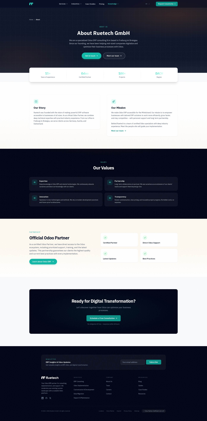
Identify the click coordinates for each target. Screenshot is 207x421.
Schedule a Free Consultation (102, 318)
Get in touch (90, 56)
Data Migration (79, 394)
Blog (140, 381)
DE (146, 4)
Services (62, 4)
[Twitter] (50, 398)
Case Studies (90, 4)
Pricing (101, 4)
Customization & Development (84, 390)
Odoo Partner (110, 411)
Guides (140, 386)
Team (108, 386)
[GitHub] (46, 398)
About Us (109, 381)
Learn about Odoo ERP (41, 262)
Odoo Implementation (81, 386)
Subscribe (153, 362)
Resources (141, 394)
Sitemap (136, 411)
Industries (75, 4)
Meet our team (113, 56)
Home (31, 20)
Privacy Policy (128, 411)
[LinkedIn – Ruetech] (42, 398)
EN (151, 4)
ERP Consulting (79, 381)
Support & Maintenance (81, 398)
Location (101, 411)
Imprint (119, 411)
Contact (109, 394)
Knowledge (112, 4)
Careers (108, 390)
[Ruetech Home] (31, 4)
